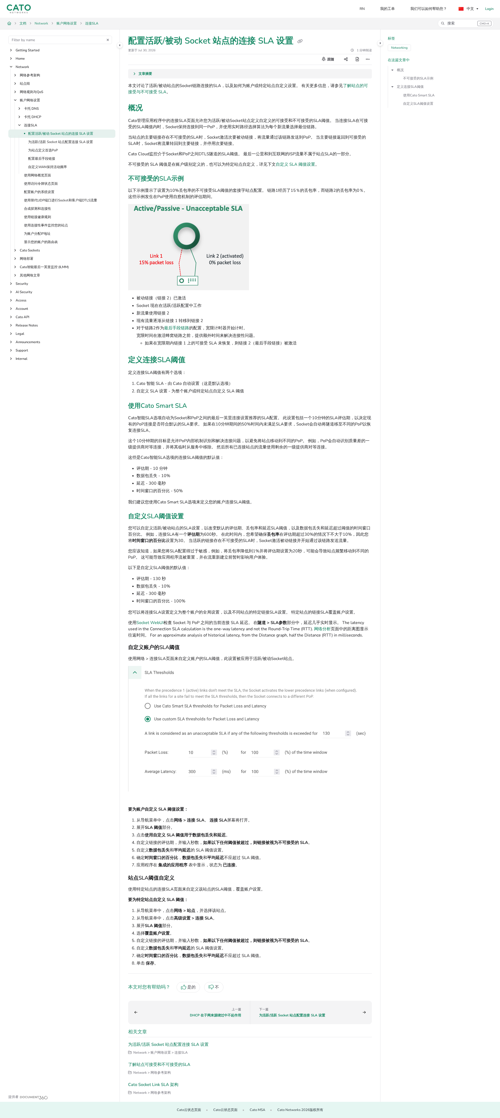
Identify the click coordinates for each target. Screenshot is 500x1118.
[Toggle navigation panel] (120, 45)
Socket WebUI (150, 623)
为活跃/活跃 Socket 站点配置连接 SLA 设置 (60, 142)
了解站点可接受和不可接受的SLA (159, 1064)
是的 (191, 987)
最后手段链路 (176, 328)
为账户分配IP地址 (37, 233)
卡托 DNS (31, 108)
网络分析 (322, 629)
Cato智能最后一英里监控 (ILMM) (44, 267)
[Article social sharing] (346, 59)
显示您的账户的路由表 (41, 242)
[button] (466, 23)
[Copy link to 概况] (151, 108)
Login (489, 9)
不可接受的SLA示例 (418, 78)
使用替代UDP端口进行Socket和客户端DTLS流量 (60, 200)
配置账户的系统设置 (39, 192)
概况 (400, 70)
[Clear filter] (108, 40)
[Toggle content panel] (380, 43)
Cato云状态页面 (189, 1110)
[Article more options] (368, 59)
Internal (21, 358)
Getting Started (28, 50)
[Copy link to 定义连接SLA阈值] (194, 360)
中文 (470, 8)
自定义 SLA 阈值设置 (295, 164)
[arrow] (392, 70)
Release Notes (27, 325)
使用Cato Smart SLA (419, 95)
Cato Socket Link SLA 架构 (153, 1085)
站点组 (25, 83)
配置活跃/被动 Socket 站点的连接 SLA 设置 (60, 133)
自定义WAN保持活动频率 (47, 167)
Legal (20, 333)
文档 (23, 23)
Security (22, 283)
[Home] (18, 9)
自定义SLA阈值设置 (418, 103)
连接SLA (91, 23)
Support (22, 350)
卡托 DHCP (32, 117)
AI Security (24, 292)
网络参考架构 (30, 75)
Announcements (28, 342)
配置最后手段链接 (41, 158)
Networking (399, 48)
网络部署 (26, 258)
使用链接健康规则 (37, 217)
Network (41, 23)
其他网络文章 (30, 275)
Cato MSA (257, 1110)
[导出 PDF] (357, 59)
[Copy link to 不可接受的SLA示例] (192, 179)
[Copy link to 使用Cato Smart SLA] (195, 406)
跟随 (330, 59)
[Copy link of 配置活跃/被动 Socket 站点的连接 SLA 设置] (300, 41)
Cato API (22, 317)
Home (20, 58)
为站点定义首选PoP (43, 150)
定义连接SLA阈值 (410, 86)
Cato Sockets (30, 250)
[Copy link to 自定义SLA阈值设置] (192, 516)
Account (22, 308)
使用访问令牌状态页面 (41, 183)
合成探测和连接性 (37, 208)
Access (21, 300)
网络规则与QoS (31, 92)
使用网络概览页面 (37, 175)
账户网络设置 (67, 23)
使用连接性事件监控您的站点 (46, 225)
